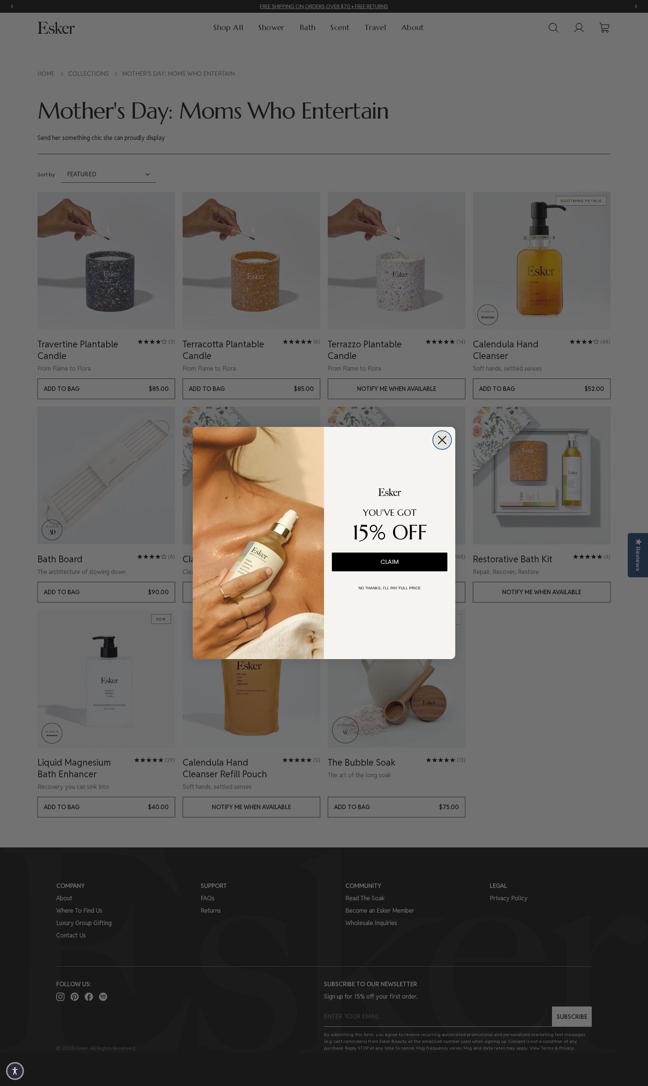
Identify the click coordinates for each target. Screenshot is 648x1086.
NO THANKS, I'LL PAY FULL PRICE (389, 588)
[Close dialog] (442, 440)
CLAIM (390, 561)
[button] (15, 1071)
